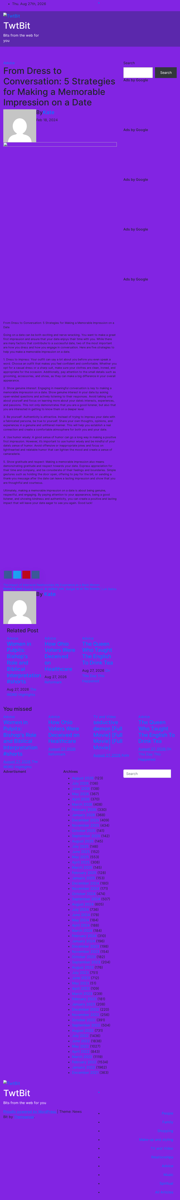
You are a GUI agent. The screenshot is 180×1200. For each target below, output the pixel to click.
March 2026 (82, 804)
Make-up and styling (156, 1139)
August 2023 (83, 967)
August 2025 (83, 841)
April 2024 (81, 925)
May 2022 (80, 1046)
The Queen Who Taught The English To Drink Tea (97, 653)
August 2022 (83, 1030)
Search (129, 63)
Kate (48, 112)
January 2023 (83, 1004)
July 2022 (80, 1035)
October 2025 (83, 830)
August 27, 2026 (17, 761)
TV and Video (104, 716)
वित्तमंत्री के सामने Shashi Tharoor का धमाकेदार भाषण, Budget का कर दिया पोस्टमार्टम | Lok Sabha (59, 589)
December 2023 (85, 946)
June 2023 (81, 978)
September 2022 (86, 1025)
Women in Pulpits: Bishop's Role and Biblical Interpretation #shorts (24, 663)
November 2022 (85, 1014)
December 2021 (85, 1072)
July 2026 (80, 783)
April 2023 (81, 988)
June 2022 (81, 1041)
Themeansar (24, 1117)
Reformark (53, 682)
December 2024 (85, 883)
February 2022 (84, 1062)
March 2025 (82, 867)
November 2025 (85, 825)
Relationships (162, 1157)
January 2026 (83, 815)
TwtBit (16, 25)
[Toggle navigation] (170, 53)
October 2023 (83, 957)
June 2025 (81, 851)
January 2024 (83, 941)
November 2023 (85, 951)
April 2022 (81, 1051)
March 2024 (82, 930)
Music (168, 1174)
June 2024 (81, 915)
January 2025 (83, 878)
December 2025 (85, 820)
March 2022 (82, 1057)
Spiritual (166, 1183)
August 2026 (83, 778)
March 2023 (82, 993)
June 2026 (81, 788)
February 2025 (84, 872)
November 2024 (85, 888)
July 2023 (80, 972)
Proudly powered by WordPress (30, 1111)
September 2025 (86, 836)
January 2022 (83, 1067)
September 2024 (86, 899)
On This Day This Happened (96, 675)
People (167, 1113)
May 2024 (80, 920)
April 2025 (81, 862)
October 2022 (83, 1020)
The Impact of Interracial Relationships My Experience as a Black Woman (51, 585)
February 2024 (84, 936)
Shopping (165, 1131)
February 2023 (84, 999)
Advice (9, 63)
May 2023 (80, 983)
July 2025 (80, 846)
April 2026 (81, 799)
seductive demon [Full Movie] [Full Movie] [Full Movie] (107, 735)
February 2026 (84, 809)
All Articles (164, 1192)
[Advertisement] (60, 286)
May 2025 (80, 857)
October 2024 (83, 894)
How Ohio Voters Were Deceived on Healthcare (60, 656)
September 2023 (86, 962)
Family (167, 1122)
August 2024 (83, 904)
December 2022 (85, 1009)
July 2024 (80, 909)
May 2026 (80, 794)
